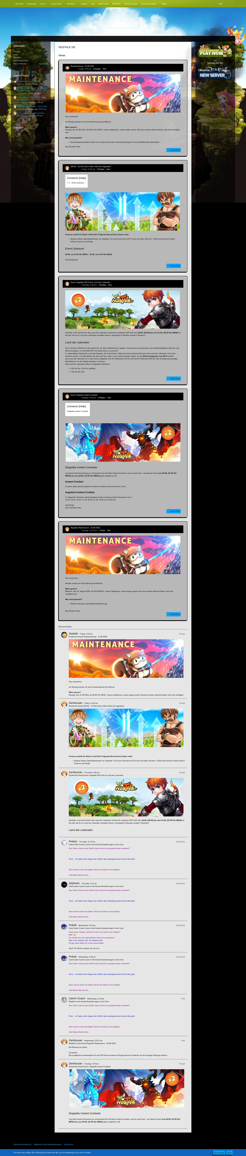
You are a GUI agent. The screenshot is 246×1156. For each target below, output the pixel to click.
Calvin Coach (77, 998)
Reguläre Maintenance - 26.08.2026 (32, 106)
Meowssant (43, 64)
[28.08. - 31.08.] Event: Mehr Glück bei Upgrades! (91, 166)
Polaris (73, 841)
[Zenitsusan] (64, 733)
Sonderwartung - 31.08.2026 (29, 81)
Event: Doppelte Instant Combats (31, 113)
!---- (75, 183)
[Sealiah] (64, 664)
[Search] (229, 3)
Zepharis (74, 883)
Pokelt (72, 925)
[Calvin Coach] (64, 1015)
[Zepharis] (64, 900)
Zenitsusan (22, 93)
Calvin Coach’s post (82, 844)
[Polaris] (64, 858)
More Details (219, 1153)
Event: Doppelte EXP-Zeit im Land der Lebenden (90, 282)
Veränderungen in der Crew (112, 844)
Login (220, 4)
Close (229, 1153)
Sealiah (21, 84)
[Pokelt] (64, 936)
